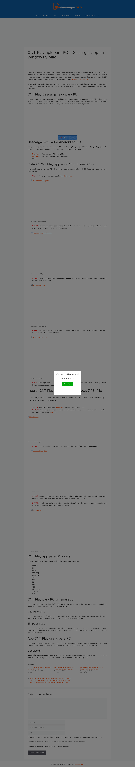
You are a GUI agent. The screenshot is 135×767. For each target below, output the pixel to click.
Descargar (67, 384)
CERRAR (67, 389)
